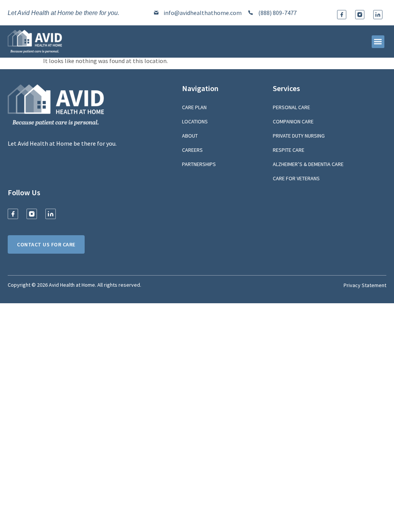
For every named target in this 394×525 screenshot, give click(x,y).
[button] (378, 41)
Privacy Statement (365, 285)
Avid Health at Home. (72, 284)
